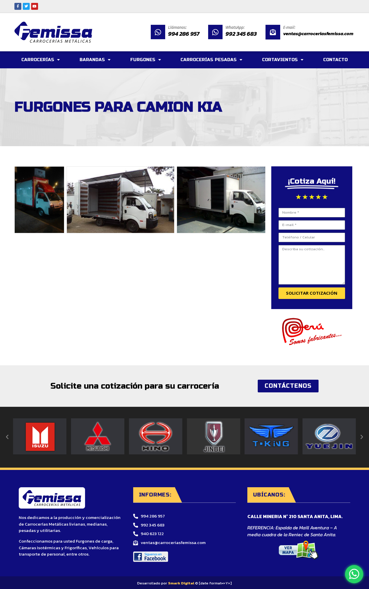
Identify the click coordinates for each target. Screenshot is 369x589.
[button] (7, 437)
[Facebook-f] (17, 6)
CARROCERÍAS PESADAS (208, 59)
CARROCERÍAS (37, 59)
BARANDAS (92, 59)
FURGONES (142, 59)
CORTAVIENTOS (280, 59)
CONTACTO (335, 59)
